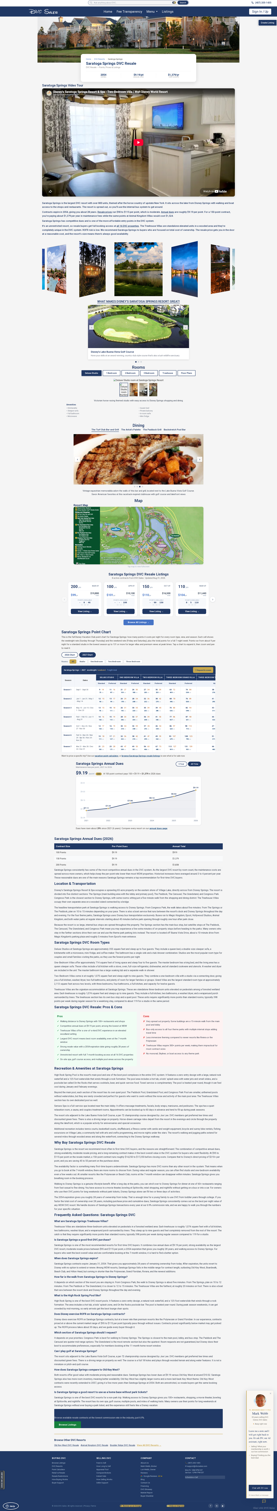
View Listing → (85, 614)
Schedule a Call (191, 1480)
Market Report (146, 1496)
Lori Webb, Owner (148, 1472)
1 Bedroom (111, 376)
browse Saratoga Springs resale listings (141, 759)
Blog (143, 1482)
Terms (93, 1509)
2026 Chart (70, 658)
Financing (145, 1489)
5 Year (181, 767)
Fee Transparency (129, 11)
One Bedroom (96, 664)
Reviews (144, 1476)
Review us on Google (131, 1509)
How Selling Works (104, 1482)
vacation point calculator (106, 759)
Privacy (87, 1509)
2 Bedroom (130, 376)
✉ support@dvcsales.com (196, 1469)
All (73, 664)
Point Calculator (58, 1472)
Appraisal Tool (102, 1472)
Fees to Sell (101, 1466)
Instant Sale (101, 1479)
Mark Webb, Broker (149, 1469)
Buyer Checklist (147, 1499)
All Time (194, 767)
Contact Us (145, 1486)
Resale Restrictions (60, 1479)
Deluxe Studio (91, 376)
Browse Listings (67, 1427)
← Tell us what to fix (12, 1484)
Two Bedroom (114, 664)
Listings (167, 11)
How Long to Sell (103, 1469)
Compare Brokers (103, 1476)
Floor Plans (186, 376)
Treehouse (167, 376)
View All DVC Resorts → (149, 1448)
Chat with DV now (260, 1488)
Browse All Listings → (138, 625)
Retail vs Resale (58, 1476)
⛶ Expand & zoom (203, 673)
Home (108, 11)
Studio (82, 664)
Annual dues (167, 212)
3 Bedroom (149, 376)
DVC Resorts (99, 59)
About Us (145, 1466)
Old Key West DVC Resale (66, 1448)
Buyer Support (58, 1486)
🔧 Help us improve (175, 1509)
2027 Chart (87, 658)
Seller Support (102, 1486)
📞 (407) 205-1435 (192, 1466)
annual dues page (158, 831)
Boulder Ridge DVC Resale (122, 1448)
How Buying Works (60, 1482)
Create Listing (267, 23)
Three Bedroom (133, 664)
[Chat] (264, 1501)
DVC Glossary (146, 1492)
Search (183, 3)
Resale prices (105, 212)
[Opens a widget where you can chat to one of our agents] (11, 1506)
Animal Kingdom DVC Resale (94, 1448)
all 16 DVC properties (128, 226)
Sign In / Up (260, 11)
